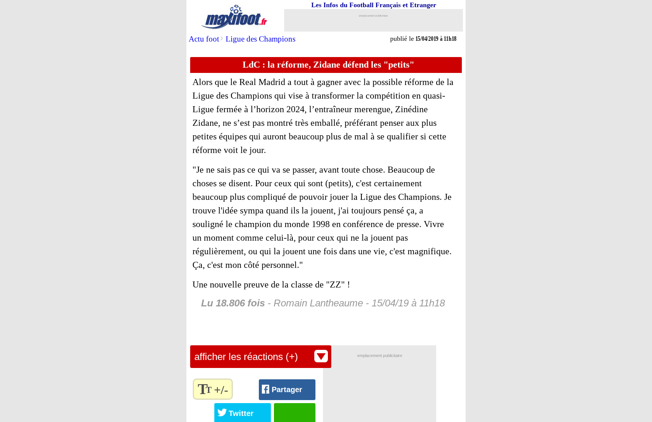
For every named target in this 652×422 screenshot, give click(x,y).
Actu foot (204, 38)
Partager (287, 389)
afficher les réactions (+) (246, 356)
